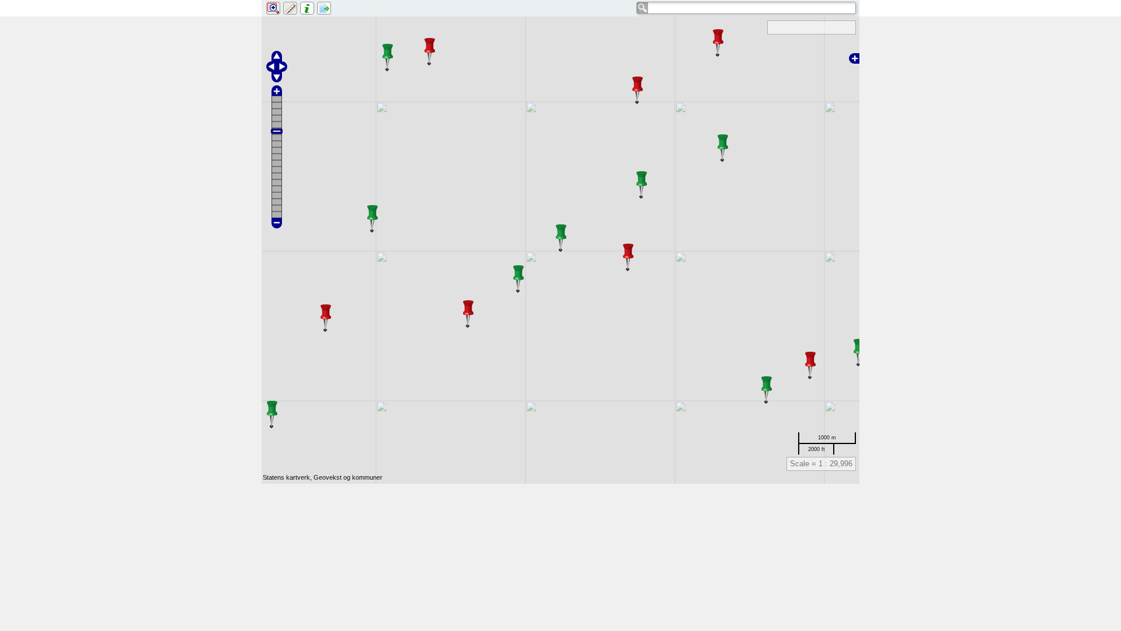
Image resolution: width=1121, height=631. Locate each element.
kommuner (367, 477)
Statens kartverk (286, 477)
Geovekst (328, 477)
